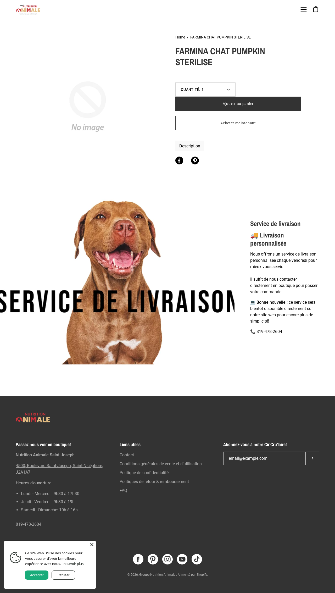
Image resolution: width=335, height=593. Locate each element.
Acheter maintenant (238, 123)
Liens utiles (130, 444)
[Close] (91, 544)
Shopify (202, 575)
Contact (127, 454)
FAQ (123, 490)
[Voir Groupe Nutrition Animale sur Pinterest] (153, 559)
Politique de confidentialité (144, 472)
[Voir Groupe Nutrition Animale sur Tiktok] (197, 559)
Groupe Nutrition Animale (157, 575)
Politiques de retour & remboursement (154, 481)
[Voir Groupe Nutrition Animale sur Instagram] (167, 559)
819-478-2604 (28, 524)
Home (180, 37)
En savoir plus (73, 563)
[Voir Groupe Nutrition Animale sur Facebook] (138, 559)
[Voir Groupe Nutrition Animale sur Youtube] (182, 559)
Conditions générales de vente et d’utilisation (161, 463)
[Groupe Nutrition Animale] (29, 9)
